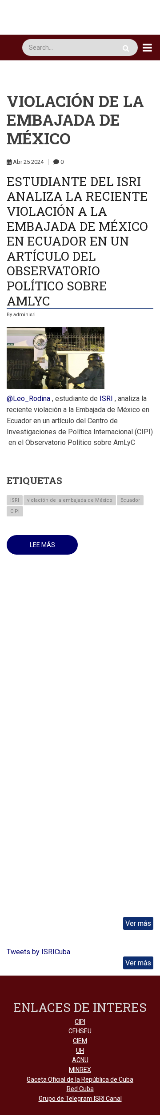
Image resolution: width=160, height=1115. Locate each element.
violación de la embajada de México (69, 500)
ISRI (14, 500)
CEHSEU (80, 1031)
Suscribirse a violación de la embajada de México (10, 593)
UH (80, 1050)
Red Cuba (80, 1088)
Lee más (54, 548)
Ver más (138, 923)
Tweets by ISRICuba (38, 952)
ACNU (80, 1059)
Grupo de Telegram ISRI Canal (80, 1098)
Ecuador (130, 500)
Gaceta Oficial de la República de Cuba (80, 1079)
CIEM (80, 1040)
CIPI (15, 511)
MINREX (80, 1069)
